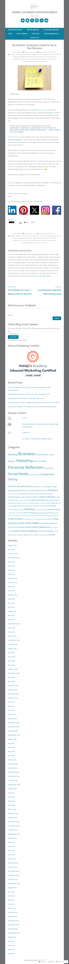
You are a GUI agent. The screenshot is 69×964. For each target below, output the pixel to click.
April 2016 (11, 756)
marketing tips (11, 513)
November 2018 (13, 673)
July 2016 (11, 743)
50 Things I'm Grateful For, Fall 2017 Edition (37, 439)
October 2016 (13, 731)
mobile (17, 513)
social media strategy (45, 531)
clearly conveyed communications (34, 12)
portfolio (35, 33)
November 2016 (13, 727)
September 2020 (14, 624)
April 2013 (11, 904)
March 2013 (12, 908)
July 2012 (11, 941)
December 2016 (13, 723)
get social (17, 506)
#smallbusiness (20, 54)
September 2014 (14, 834)
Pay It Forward (39, 461)
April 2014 (11, 855)
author (40, 486)
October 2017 (13, 698)
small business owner (28, 61)
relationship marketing (30, 515)
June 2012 (11, 945)
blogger (48, 486)
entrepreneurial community (22, 503)
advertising (35, 486)
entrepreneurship (34, 503)
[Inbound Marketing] (33, 363)
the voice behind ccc (51, 33)
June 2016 (11, 747)
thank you (38, 61)
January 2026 (12, 554)
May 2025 (11, 570)
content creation (32, 497)
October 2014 (13, 830)
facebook (54, 503)
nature (20, 513)
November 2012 (13, 925)
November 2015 (13, 776)
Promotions (49, 468)
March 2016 (12, 760)
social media (32, 522)
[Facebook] (27, 20)
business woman (34, 494)
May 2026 (11, 549)
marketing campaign (40, 509)
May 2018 (11, 681)
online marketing (29, 513)
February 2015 (13, 813)
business (53, 490)
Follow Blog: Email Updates (23, 324)
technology (19, 535)
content (22, 497)
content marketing (46, 497)
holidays (41, 506)
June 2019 (11, 657)
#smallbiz (12, 54)
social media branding (16, 527)
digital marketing (38, 500)
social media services (51, 30)
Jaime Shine (17, 52)
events (49, 503)
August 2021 (12, 611)
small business (51, 59)
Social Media (18, 474)
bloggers (54, 486)
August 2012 (12, 937)
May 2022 (11, 603)
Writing (12, 479)
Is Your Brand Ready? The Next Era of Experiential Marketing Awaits (32, 407)
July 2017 (11, 702)
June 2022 (11, 599)
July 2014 (11, 842)
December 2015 (13, 772)
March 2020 (12, 636)
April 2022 (11, 607)
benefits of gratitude (32, 54)
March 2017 (12, 714)
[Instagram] (32, 20)
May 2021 (11, 615)
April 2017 (11, 710)
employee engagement (20, 57)
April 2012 (11, 953)
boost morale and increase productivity (29, 130)
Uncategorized (46, 474)
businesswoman (23, 494)
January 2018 (12, 690)
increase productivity (34, 59)
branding (38, 490)
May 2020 (11, 632)
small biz (44, 59)
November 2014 (13, 826)
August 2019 (12, 648)
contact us (34, 37)
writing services (33, 30)
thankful (44, 61)
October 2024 (13, 582)
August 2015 (12, 789)
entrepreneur (12, 503)
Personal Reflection (50, 52)
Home (24, 418)
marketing (29, 509)
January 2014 (12, 867)
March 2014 (12, 859)
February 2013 (13, 912)
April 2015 (11, 805)
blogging (11, 490)
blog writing (20, 490)
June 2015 (11, 797)
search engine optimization (43, 515)
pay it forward (22, 33)
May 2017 (11, 706)
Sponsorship (33, 474)
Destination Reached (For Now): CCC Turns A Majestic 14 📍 (29, 394)
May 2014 (11, 850)
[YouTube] (46, 20)
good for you (39, 110)
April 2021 (11, 619)
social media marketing (25, 531)
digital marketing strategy (52, 500)
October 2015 (13, 780)
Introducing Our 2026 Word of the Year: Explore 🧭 (26, 398)
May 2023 (11, 591)
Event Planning (42, 455)
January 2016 (12, 768)
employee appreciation (54, 54)
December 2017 (13, 694)
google (22, 506)
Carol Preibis (54, 130)
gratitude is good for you (20, 59)
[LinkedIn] (37, 20)
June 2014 (11, 846)
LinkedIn (21, 509)
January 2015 (12, 817)
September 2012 (14, 933)
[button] (34, 210)
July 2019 (11, 652)
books (27, 490)
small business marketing (45, 519)
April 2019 (11, 665)
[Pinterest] (42, 20)
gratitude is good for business (48, 57)
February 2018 (13, 685)
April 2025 (11, 574)
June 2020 (11, 628)
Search (10, 315)
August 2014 (12, 838)
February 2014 (13, 863)
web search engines (43, 535)
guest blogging (35, 506)
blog (10, 33)
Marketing (24, 460)
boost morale (42, 54)
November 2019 (13, 640)
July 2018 (11, 677)
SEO (51, 515)
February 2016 (13, 764)
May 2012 (11, 949)
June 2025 (11, 566)
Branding (13, 454)
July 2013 (11, 892)
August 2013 (12, 887)
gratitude (35, 57)
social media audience (48, 523)
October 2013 (13, 879)
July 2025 (11, 562)
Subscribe (13, 337)
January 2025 (12, 578)
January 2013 (12, 916)
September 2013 (14, 883)
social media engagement (37, 527)
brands (45, 490)
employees (49, 113)
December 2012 (13, 921)
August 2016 (12, 739)
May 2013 (11, 900)
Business (40, 52)
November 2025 (13, 558)
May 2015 (11, 801)
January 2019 (12, 669)
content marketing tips (24, 500)
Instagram (16, 509)
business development (13, 493)
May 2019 (11, 661)
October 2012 (13, 929)
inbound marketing (50, 506)
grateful (29, 57)
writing (52, 535)
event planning (43, 503)
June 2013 (11, 896)
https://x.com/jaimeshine (38, 212)
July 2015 (11, 793)
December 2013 (13, 871)
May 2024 (11, 586)
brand (32, 490)
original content (40, 513)
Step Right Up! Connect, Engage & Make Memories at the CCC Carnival (33, 402)
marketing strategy (53, 509)
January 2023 (12, 595)
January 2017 (12, 718)
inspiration (10, 509)
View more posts (45, 276)
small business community (30, 519)
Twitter (36, 535)
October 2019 (13, 644)
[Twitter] (23, 20)
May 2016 (11, 751)
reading (23, 515)
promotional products (16, 515)
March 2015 (12, 809)
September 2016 (14, 735)
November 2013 (13, 875)
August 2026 (12, 545)
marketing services (15, 30)
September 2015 (14, 784)
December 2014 (13, 822)
